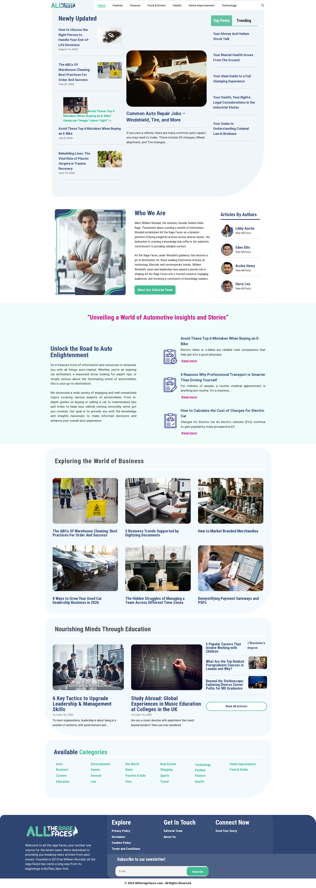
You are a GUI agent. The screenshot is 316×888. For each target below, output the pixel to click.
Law (93, 781)
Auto (59, 764)
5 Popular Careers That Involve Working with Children (223, 647)
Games (95, 769)
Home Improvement (201, 5)
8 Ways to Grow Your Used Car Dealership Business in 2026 (77, 600)
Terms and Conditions (126, 849)
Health (177, 5)
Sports (164, 775)
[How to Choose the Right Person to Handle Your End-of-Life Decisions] (110, 41)
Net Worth (132, 764)
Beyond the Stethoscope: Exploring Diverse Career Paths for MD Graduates (225, 684)
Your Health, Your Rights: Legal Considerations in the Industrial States (234, 102)
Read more (189, 361)
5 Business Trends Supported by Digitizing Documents (152, 533)
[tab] (221, 20)
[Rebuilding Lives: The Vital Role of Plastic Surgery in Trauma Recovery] (110, 165)
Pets (128, 781)
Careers (61, 775)
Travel (164, 781)
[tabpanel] (234, 86)
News (129, 769)
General (96, 775)
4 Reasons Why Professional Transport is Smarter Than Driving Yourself (223, 377)
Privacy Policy (121, 831)
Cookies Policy (121, 843)
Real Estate (168, 764)
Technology (229, 5)
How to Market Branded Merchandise (228, 531)
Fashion (118, 5)
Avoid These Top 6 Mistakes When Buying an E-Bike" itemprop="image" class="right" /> (88, 115)
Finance (135, 5)
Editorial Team (173, 831)
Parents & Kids (135, 775)
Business (62, 769)
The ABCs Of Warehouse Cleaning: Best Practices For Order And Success (85, 533)
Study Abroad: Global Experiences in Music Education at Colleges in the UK (166, 703)
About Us (170, 837)
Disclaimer (118, 837)
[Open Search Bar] (263, 5)
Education (62, 781)
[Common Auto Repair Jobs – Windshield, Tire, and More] (166, 104)
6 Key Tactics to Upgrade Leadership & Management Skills (82, 703)
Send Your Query (226, 831)
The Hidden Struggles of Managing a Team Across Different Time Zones (155, 600)
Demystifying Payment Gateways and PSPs (228, 600)
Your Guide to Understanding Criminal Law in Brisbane (231, 129)
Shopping (166, 769)
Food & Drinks (156, 5)
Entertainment (100, 764)
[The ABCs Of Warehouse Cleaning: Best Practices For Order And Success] (110, 76)
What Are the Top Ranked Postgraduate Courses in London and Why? (225, 665)
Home (101, 5)
